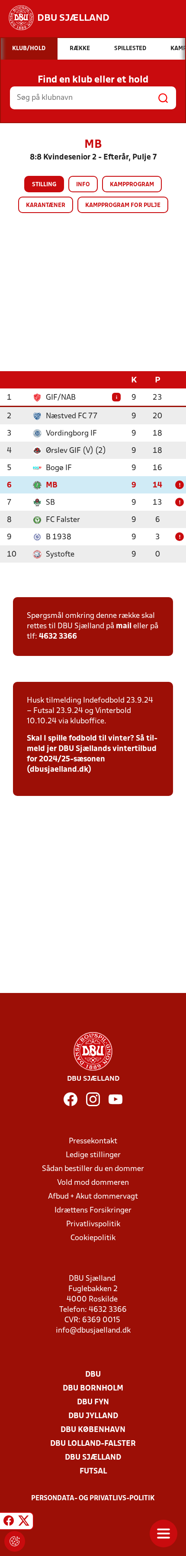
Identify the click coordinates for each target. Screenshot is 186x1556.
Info (83, 185)
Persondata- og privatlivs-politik (93, 1499)
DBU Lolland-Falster (93, 1444)
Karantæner (45, 205)
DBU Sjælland (93, 1457)
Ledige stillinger (93, 1155)
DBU (93, 1374)
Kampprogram (132, 185)
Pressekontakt (93, 1141)
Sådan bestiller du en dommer (93, 1169)
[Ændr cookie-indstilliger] (14, 1541)
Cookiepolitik (93, 1238)
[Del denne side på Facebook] (8, 1522)
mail (123, 626)
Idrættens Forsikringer (93, 1210)
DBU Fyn (93, 1402)
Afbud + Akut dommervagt (93, 1196)
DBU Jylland (93, 1416)
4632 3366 (58, 636)
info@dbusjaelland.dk (93, 1330)
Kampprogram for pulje (122, 205)
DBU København (93, 1430)
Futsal (93, 1471)
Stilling (44, 185)
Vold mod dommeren (93, 1183)
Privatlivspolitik (93, 1224)
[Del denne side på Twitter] (23, 1522)
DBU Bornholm (93, 1388)
